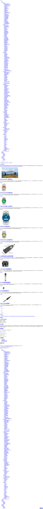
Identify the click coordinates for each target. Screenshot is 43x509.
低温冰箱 (5, 492)
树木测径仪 (5, 36)
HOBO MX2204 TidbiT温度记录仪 (6, 192)
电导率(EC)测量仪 (6, 73)
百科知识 (4, 154)
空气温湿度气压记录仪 (7, 57)
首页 (2, 1)
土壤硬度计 (5, 367)
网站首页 (4, 162)
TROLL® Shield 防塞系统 (4, 303)
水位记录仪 (5, 78)
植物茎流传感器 (6, 104)
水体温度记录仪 (39, 165)
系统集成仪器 (13, 316)
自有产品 (3, 152)
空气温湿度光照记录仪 (7, 58)
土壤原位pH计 (6, 358)
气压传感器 (5, 87)
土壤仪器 (1, 316)
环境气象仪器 (4, 52)
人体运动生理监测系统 (7, 476)
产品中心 (3, 2)
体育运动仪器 (4, 127)
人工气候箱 (5, 135)
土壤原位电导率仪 (6, 14)
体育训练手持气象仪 (6, 129)
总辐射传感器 (6, 88)
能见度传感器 (6, 105)
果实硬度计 (5, 131)
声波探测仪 (5, 125)
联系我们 (4, 506)
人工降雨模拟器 (6, 16)
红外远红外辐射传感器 (7, 91)
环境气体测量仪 (6, 65)
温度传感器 (5, 441)
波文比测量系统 (6, 67)
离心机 (5, 145)
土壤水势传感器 (6, 96)
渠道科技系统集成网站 (4, 340)
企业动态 (3, 157)
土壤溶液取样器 (6, 17)
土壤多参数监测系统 (6, 6)
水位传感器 (5, 99)
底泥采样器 (5, 80)
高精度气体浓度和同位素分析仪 (8, 418)
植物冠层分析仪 (6, 25)
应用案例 (3, 156)
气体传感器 (5, 98)
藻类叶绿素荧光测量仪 (7, 81)
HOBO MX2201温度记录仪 (5, 226)
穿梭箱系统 (5, 147)
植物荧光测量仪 (6, 31)
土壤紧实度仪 (6, 7)
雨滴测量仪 (5, 66)
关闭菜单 (1, 347)
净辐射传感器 (6, 89)
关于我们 (1, 324)
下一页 (2, 312)
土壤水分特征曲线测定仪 (7, 360)
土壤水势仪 (5, 353)
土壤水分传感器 (6, 94)
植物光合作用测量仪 (6, 374)
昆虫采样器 (5, 113)
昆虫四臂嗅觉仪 (6, 120)
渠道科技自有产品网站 (4, 341)
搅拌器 (5, 146)
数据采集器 (5, 432)
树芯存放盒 (5, 30)
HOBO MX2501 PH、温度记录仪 (6, 179)
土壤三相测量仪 (6, 18)
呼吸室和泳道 (6, 148)
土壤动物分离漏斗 (6, 117)
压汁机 (5, 143)
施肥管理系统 (6, 388)
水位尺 (11, 166)
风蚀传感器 (5, 106)
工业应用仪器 (4, 122)
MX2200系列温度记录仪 (4, 290)
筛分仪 (5, 142)
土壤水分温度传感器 (6, 95)
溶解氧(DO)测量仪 (6, 74)
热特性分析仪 (6, 124)
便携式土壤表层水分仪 (7, 351)
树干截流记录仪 (6, 397)
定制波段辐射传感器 (6, 92)
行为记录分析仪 (6, 116)
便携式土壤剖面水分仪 (7, 4)
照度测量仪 (5, 61)
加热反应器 (5, 140)
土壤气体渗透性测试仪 (7, 23)
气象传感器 (5, 111)
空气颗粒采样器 (6, 139)
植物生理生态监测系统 (7, 44)
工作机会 (4, 159)
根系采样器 (5, 46)
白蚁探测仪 (5, 119)
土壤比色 (5, 13)
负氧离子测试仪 (6, 69)
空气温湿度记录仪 (6, 404)
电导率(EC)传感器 (6, 448)
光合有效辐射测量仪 (6, 60)
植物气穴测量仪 (6, 38)
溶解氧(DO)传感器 (6, 101)
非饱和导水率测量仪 (6, 15)
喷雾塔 (5, 118)
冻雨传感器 (5, 108)
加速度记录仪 (6, 471)
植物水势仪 (5, 28)
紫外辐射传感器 (6, 90)
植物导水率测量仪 (6, 39)
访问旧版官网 (3, 339)
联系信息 (1, 328)
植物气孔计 (5, 27)
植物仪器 (4, 24)
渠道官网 (4, 347)
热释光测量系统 (6, 48)
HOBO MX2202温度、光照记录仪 (6, 206)
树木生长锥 (5, 29)
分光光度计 (5, 76)
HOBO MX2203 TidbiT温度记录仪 (6, 239)
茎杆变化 (5, 51)
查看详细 (1, 182)
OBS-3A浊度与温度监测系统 (5, 282)
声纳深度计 (33, 165)
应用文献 (4, 155)
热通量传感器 (6, 97)
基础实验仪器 (4, 134)
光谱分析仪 (5, 34)
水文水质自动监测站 (6, 82)
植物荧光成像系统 (6, 32)
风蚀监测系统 (6, 54)
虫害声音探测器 (6, 115)
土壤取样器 (5, 11)
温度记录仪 (5, 55)
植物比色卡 (5, 43)
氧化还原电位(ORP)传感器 (7, 102)
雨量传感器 (5, 434)
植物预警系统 (6, 50)
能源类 (5, 126)
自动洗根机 (5, 395)
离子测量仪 (5, 75)
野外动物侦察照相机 (6, 462)
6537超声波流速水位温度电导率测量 (6, 256)
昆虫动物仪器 (16, 316)
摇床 (4, 141)
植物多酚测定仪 (6, 381)
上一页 (2, 308)
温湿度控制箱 (6, 138)
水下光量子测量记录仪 (7, 83)
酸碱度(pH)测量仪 (8, 165)
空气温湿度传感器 (6, 85)
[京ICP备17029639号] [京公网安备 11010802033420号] (6, 346)
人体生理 (5, 469)
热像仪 (5, 68)
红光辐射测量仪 (6, 62)
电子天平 (5, 136)
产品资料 (3, 153)
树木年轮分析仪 (6, 37)
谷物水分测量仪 (6, 478)
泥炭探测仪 (5, 20)
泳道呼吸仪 (5, 149)
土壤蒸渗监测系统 (6, 22)
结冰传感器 (5, 110)
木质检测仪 (5, 35)
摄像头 (5, 109)
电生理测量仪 (6, 112)
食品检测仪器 (26, 316)
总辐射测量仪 (6, 59)
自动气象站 (5, 53)
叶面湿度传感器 (6, 103)
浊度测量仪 (21, 165)
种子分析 (5, 133)
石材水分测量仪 (6, 21)
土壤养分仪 (5, 9)
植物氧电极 (5, 41)
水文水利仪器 (4, 71)
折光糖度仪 (5, 132)
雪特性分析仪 (6, 411)
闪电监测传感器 (6, 455)
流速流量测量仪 (30, 165)
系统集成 (6, 347)
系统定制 (3, 499)
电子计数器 (5, 45)
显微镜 (5, 485)
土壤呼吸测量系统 (6, 8)
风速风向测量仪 (6, 64)
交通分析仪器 (4, 150)
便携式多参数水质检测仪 (7, 72)
